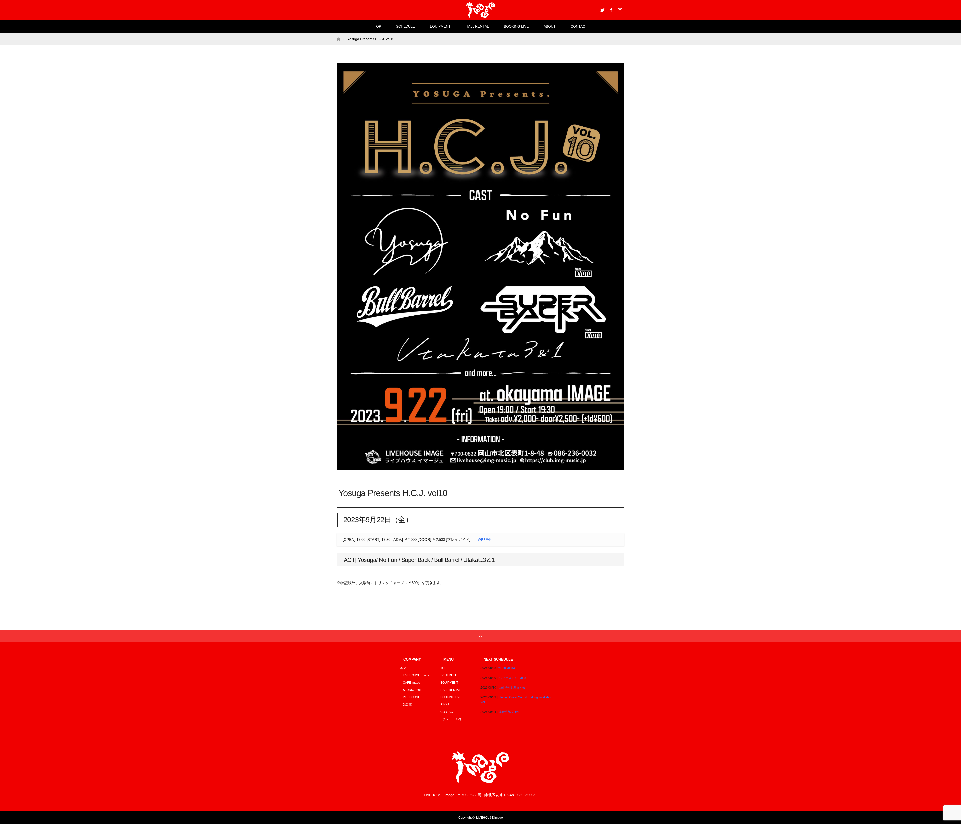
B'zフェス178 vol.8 (512, 678)
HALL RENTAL (477, 26)
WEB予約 (485, 540)
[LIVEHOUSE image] (480, 785)
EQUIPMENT (440, 26)
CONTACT (579, 26)
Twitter (602, 9)
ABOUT (550, 26)
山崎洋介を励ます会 (511, 687)
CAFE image (411, 682)
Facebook (610, 9)
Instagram (619, 9)
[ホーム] (338, 34)
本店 (403, 668)
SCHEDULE (405, 26)
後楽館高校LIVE (509, 712)
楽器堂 (407, 704)
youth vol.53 (506, 668)
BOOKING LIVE (516, 26)
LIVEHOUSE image (416, 675)
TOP (377, 26)
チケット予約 (452, 719)
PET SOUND (411, 697)
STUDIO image (413, 690)
